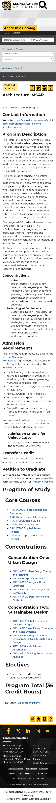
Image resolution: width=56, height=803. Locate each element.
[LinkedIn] (28, 731)
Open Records (42, 773)
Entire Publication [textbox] (11, 54)
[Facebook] (8, 731)
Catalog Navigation (16, 76)
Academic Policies (42, 481)
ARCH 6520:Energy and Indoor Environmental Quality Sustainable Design (32, 639)
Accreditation (31, 769)
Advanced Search (12, 68)
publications (16, 792)
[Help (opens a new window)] (50, 88)
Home (6, 33)
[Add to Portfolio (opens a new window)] (38, 88)
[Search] (52, 59)
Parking (37, 759)
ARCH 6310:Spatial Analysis (28, 578)
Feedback (29, 773)
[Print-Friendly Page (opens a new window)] (44, 88)
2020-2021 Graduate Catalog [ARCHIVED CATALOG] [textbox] (26, 40)
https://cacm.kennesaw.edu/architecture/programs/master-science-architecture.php (27, 124)
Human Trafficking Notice (23, 778)
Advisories (43, 769)
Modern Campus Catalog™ (35, 799)
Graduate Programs (29, 107)
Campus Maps (41, 755)
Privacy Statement (15, 769)
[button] (43, 5)
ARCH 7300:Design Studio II (26, 524)
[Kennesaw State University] (19, 5)
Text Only (40, 778)
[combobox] (28, 40)
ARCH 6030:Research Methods (28, 517)
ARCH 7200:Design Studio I (25, 520)
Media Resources (42, 763)
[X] (18, 731)
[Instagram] (38, 731)
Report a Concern (15, 773)
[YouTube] (47, 731)
